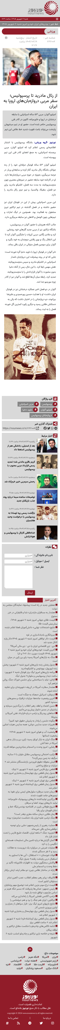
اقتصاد (17, 965)
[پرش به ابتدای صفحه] (30, 950)
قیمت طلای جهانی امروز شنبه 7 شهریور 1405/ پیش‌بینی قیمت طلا (34, 622)
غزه (7, 965)
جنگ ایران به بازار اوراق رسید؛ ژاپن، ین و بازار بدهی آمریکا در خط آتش (31, 741)
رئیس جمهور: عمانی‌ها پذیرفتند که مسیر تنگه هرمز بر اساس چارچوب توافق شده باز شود (30, 891)
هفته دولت (30, 961)
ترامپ (21, 957)
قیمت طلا (38, 965)
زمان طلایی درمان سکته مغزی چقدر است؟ (35, 814)
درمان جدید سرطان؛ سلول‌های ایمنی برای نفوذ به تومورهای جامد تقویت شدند (32, 794)
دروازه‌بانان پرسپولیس (41, 415)
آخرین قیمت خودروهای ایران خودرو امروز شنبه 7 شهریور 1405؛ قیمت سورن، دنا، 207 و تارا (32, 652)
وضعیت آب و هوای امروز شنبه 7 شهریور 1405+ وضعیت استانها (33, 734)
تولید (18, 968)
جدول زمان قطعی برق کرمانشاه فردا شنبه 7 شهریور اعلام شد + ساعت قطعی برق (31, 921)
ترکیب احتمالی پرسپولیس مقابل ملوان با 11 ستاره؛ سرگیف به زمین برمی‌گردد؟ (32, 756)
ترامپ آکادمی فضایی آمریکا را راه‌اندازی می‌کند (33, 896)
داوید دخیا (27, 410)
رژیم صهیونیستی (48, 961)
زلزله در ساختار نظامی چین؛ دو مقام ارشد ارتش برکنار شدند (30, 872)
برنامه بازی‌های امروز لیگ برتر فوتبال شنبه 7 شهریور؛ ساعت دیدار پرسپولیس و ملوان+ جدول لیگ (31, 674)
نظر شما (40, 567)
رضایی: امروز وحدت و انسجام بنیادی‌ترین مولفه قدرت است (30, 749)
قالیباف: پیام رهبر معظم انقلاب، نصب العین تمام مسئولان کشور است (32, 879)
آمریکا (45, 957)
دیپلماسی (15, 961)
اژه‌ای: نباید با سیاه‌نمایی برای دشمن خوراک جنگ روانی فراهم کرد (30, 682)
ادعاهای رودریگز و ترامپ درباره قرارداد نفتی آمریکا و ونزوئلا (31, 715)
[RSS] (18, 1023)
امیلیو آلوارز (46, 410)
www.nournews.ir (30, 1013)
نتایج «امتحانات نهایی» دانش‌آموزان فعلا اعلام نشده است (31, 629)
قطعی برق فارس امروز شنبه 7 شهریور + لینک (34, 769)
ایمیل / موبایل (42, 561)
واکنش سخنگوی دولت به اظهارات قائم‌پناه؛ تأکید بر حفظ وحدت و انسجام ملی (31, 864)
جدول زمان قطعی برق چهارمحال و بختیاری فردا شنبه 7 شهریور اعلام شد (31, 913)
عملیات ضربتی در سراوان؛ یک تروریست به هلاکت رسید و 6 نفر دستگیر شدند (32, 850)
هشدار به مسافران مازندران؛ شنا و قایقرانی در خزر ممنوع (32, 614)
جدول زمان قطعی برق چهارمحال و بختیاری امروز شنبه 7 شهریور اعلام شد (30, 775)
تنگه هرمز (33, 957)
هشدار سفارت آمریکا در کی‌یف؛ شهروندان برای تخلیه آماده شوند (31, 689)
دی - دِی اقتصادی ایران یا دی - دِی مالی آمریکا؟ (33, 646)
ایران (54, 957)
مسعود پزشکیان (33, 968)
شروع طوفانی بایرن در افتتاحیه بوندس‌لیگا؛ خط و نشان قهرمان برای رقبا (32, 808)
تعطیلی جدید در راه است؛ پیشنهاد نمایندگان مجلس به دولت (30, 607)
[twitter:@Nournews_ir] (41, 1023)
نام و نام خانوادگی (44, 555)
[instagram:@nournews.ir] (52, 1023)
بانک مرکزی (51, 968)
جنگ (27, 965)
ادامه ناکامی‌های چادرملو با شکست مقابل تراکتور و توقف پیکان (32, 928)
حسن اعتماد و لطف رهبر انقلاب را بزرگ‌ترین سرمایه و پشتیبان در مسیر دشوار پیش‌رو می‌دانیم (30, 708)
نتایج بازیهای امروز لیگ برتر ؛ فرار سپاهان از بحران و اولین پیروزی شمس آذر (31, 906)
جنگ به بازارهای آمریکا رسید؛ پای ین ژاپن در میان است (32, 659)
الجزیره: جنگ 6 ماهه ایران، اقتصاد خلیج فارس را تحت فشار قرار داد (30, 835)
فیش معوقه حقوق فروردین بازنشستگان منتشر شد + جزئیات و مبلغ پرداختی (31, 764)
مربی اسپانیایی (26, 404)
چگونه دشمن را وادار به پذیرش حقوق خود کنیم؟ (32, 721)
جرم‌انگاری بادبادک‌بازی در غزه (41, 635)
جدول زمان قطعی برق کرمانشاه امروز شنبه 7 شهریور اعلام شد (31, 786)
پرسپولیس (47, 404)
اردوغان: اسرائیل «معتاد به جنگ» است (37, 695)
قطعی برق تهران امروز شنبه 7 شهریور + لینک (34, 781)
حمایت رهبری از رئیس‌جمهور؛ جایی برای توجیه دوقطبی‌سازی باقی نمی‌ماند (33, 827)
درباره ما (47, 1018)
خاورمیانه (52, 965)
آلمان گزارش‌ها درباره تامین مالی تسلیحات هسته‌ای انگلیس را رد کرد (31, 842)
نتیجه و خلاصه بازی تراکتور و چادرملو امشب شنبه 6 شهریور (31, 935)
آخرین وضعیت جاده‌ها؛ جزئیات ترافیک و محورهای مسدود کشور (32, 700)
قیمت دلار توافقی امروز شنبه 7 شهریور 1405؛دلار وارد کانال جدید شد (30, 640)
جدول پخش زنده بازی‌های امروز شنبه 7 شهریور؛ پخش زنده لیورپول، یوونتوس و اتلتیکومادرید (30, 667)
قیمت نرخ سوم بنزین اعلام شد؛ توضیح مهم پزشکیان (30, 885)
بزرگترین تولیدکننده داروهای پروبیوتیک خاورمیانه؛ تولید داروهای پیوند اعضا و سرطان (32, 801)
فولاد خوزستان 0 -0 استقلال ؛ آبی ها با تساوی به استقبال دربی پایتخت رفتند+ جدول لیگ (33, 857)
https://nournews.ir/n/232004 (19, 428)
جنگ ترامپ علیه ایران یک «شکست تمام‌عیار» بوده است (32, 820)
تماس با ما (13, 1018)
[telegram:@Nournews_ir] (29, 1023)
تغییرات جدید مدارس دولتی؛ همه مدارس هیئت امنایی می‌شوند (30, 726)
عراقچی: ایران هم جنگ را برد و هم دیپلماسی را (33, 900)
